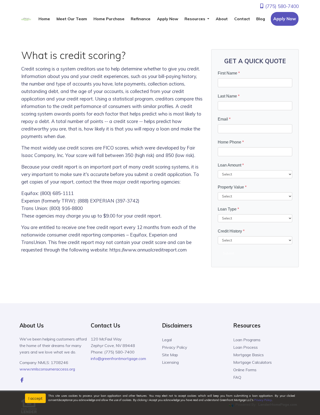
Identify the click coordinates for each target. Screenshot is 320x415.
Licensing (170, 362)
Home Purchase (109, 18)
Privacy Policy (174, 347)
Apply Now (167, 18)
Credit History (231, 231)
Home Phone (231, 142)
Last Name (229, 96)
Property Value (232, 187)
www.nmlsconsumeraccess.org (47, 369)
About (222, 18)
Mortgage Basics (248, 354)
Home (44, 18)
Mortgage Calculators (252, 362)
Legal (167, 339)
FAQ (237, 377)
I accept (35, 398)
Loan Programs (246, 339)
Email (224, 119)
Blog (260, 18)
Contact (242, 18)
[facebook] (22, 380)
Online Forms (244, 369)
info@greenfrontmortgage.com (118, 358)
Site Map (170, 354)
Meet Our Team (71, 18)
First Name (229, 73)
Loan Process (245, 347)
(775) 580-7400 (281, 6)
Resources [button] (195, 18)
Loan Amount (231, 165)
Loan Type (228, 209)
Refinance (140, 18)
